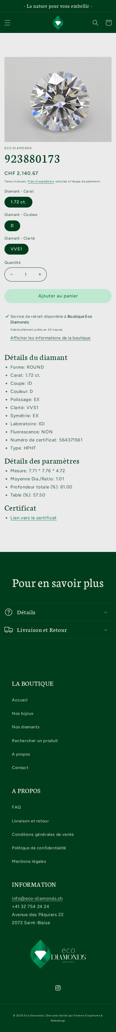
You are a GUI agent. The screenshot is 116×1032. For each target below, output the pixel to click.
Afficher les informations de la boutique (50, 338)
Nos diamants (26, 727)
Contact (20, 767)
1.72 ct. (18, 202)
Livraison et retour (30, 821)
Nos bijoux (23, 713)
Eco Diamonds (33, 1015)
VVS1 (16, 249)
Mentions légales (29, 861)
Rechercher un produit (35, 740)
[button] (7, 22)
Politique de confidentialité (39, 848)
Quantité (12, 262)
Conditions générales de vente (43, 834)
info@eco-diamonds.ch (37, 898)
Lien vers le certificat (33, 517)
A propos (21, 754)
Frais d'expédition (41, 181)
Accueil (19, 700)
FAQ (16, 807)
